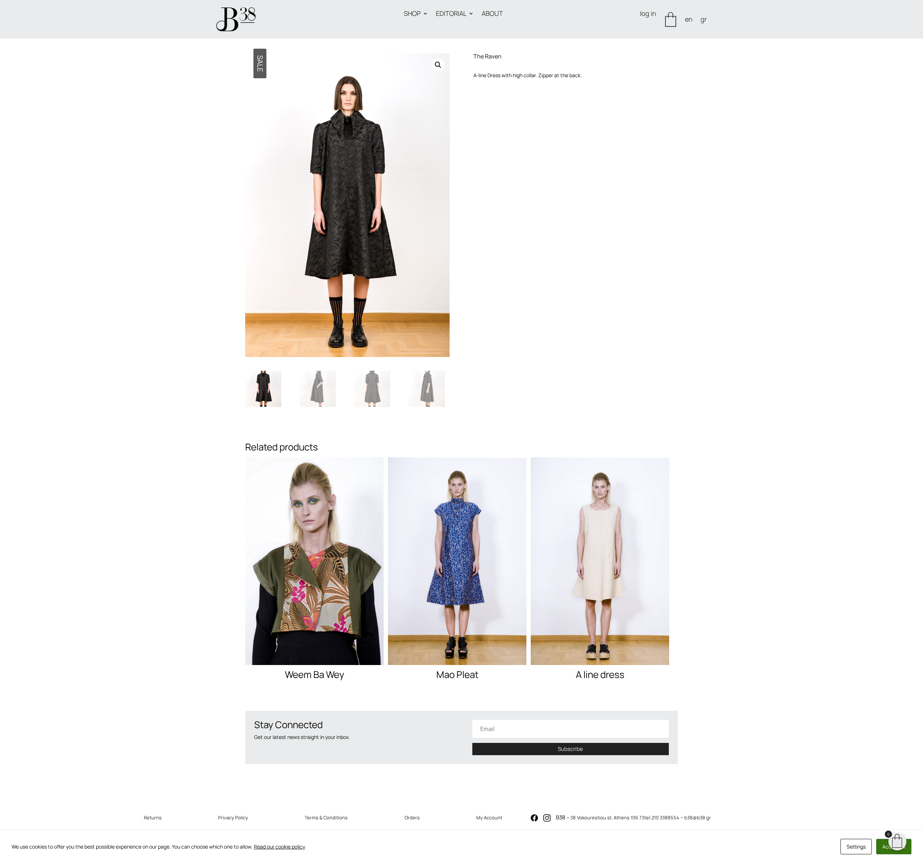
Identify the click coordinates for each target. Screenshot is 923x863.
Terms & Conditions (326, 817)
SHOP (412, 14)
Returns (153, 817)
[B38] (534, 819)
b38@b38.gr (697, 817)
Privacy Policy (233, 817)
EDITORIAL (451, 14)
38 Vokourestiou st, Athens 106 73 (607, 817)
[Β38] (236, 19)
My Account (489, 817)
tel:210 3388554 (661, 817)
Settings (856, 846)
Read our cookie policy (279, 846)
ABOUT (492, 14)
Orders (412, 817)
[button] (438, 64)
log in (648, 14)
